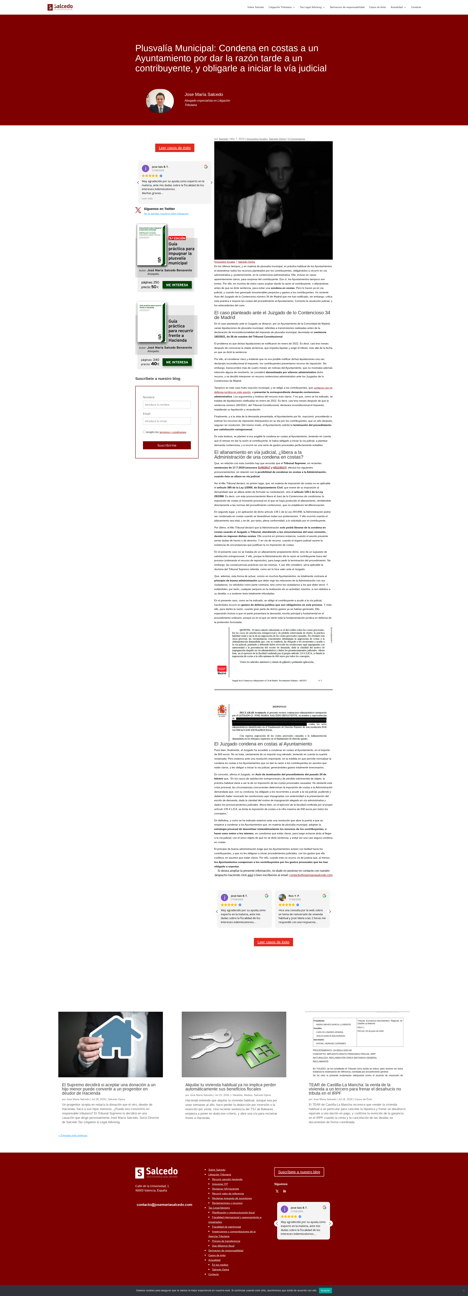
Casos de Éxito (363, 1099)
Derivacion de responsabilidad (347, 7)
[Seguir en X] (277, 1191)
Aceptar (325, 1290)
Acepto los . (166, 432)
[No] (463, 1290)
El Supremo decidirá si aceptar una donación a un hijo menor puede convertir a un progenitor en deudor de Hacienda (109, 1089)
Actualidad (397, 7)
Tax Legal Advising (311, 7)
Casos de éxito (377, 7)
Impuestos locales (257, 138)
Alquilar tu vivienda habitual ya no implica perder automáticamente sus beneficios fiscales (230, 1086)
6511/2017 (279, 467)
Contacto (416, 7)
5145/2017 (264, 467)
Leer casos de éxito (175, 148)
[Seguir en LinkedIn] (284, 1191)
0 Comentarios (296, 138)
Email (146, 414)
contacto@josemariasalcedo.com (311, 875)
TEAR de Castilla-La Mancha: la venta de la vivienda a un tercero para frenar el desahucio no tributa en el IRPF (355, 1089)
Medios (248, 1095)
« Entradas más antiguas (72, 1135)
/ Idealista (237, 1095)
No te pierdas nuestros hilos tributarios (166, 213)
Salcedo (223, 138)
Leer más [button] (147, 198)
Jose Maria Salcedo (78, 1099)
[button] (211, 182)
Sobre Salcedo (255, 7)
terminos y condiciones (173, 432)
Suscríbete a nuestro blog (299, 1172)
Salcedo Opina (277, 138)
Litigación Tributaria (280, 7)
